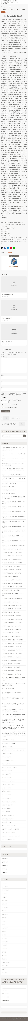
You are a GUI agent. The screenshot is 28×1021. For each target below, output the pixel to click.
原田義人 (4, 893)
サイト (2, 387)
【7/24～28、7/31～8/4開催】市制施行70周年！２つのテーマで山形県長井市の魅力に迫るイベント (13, 470)
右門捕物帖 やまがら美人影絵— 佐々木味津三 (12, 549)
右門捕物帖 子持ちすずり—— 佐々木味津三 (12, 556)
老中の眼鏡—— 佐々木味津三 (9, 483)
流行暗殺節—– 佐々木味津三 (8, 486)
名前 (2, 375)
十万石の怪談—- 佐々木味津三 (9, 490)
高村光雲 (4, 969)
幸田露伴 (4, 921)
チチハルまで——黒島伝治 (8, 839)
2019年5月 (4, 869)
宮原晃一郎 (4, 907)
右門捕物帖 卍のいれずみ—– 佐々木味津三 (12, 653)
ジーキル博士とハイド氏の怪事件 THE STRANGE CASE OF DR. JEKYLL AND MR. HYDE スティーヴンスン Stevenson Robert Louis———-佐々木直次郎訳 (13, 734)
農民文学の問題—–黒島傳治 (8, 743)
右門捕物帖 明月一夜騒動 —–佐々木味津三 (12, 619)
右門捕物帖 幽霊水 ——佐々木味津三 (10, 602)
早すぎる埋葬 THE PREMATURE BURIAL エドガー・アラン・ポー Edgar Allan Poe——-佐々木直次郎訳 (13, 705)
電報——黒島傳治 (6, 763)
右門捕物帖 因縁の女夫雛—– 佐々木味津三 (12, 605)
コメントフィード (6, 997)
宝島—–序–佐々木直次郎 (8, 688)
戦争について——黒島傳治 (8, 781)
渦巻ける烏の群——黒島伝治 (8, 825)
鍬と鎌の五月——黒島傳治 (8, 815)
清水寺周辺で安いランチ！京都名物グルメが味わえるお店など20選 (13, 464)
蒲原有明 (4, 955)
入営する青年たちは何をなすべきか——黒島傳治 (13, 750)
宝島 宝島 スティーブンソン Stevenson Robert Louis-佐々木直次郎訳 (13, 684)
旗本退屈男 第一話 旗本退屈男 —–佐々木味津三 (13, 545)
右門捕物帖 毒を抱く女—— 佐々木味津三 (11, 573)
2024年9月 (4, 858)
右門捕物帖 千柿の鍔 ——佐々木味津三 (11, 612)
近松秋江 (4, 959)
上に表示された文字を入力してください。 (11, 400)
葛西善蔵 (4, 948)
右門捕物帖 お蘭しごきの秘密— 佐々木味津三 (12, 583)
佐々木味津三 (5, 886)
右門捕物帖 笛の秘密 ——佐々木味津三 (11, 663)
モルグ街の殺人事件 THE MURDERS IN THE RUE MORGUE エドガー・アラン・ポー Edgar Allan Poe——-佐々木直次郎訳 (13, 721)
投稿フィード (5, 993)
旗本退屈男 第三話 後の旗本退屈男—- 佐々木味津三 (13, 536)
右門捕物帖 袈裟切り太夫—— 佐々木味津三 (12, 615)
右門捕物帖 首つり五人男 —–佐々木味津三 (12, 562)
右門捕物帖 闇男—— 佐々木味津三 (10, 576)
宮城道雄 (4, 910)
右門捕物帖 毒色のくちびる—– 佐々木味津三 (12, 639)
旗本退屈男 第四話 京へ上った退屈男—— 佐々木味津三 (13, 531)
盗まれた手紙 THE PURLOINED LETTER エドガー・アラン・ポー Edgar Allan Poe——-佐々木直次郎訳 (13, 698)
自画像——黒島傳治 (6, 798)
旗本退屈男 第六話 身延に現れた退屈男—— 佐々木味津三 (13, 521)
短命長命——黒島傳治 (7, 770)
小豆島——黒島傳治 (6, 791)
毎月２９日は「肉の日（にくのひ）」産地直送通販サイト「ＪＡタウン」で (13, 459)
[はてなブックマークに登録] (8, 248)
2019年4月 (4, 872)
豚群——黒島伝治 (6, 757)
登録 (3, 986)
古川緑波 (4, 897)
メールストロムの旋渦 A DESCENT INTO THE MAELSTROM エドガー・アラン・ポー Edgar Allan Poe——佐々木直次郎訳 (13, 727)
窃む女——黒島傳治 (6, 787)
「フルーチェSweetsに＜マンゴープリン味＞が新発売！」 (13, 454)
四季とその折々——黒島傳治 (8, 801)
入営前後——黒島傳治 (7, 746)
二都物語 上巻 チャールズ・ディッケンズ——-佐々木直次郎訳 (13, 692)
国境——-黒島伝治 (6, 808)
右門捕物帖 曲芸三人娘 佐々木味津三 (10, 633)
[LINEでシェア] (14, 248)
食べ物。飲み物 (5, 962)
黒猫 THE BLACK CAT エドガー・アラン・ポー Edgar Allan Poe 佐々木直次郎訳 (13, 710)
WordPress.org (6, 1000)
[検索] (24, 436)
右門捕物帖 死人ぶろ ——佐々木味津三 (11, 566)
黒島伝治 (4, 972)
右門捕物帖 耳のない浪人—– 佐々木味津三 (12, 646)
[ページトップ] (25, 1018)
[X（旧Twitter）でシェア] (2, 248)
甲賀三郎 (4, 945)
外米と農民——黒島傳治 (7, 818)
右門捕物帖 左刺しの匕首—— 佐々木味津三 (12, 559)
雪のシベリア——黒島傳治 (8, 784)
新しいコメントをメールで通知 (9, 404)
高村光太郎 (4, 965)
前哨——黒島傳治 (6, 774)
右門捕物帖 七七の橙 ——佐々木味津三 (11, 590)
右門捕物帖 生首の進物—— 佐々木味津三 (11, 674)
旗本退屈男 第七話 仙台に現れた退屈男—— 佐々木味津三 (13, 517)
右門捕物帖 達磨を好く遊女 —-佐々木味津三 (12, 650)
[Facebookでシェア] (5, 248)
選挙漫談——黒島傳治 (7, 777)
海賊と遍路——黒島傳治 (7, 822)
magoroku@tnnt (14, 266)
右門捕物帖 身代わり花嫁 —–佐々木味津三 (12, 643)
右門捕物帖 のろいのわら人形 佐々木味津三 (12, 598)
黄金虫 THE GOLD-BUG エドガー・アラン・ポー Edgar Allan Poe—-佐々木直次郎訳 (13, 715)
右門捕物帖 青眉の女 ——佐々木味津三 (11, 667)
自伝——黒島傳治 (6, 794)
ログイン (4, 990)
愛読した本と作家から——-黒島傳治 (10, 829)
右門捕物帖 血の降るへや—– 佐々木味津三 (12, 552)
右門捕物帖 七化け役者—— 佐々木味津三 (11, 626)
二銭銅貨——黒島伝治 (7, 753)
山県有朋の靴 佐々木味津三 (8, 493)
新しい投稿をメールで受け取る (9, 407)
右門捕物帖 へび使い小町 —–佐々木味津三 (12, 622)
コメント (3, 356)
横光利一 (4, 931)
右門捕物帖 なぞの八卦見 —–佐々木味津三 (12, 660)
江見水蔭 (4, 938)
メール (3, 381)
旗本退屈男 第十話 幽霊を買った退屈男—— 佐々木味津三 (13, 502)
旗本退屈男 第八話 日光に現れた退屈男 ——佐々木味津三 (13, 512)
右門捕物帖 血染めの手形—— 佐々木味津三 (12, 670)
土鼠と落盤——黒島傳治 (7, 760)
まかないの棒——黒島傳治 (8, 832)
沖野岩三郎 (4, 941)
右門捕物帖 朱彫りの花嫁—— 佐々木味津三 (12, 569)
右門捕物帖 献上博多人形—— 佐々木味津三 (12, 586)
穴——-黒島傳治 (6, 812)
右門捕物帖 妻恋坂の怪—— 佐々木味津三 (11, 608)
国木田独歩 (4, 900)
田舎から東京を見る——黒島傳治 (9, 767)
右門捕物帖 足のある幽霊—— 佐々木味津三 (12, 636)
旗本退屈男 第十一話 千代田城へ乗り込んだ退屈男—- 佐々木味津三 (13, 497)
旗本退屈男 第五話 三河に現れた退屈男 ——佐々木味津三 (13, 526)
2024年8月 (4, 862)
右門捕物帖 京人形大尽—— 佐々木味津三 (11, 629)
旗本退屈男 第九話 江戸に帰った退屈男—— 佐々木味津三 (13, 507)
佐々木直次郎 (5, 890)
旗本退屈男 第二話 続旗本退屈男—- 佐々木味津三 (13, 541)
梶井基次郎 (9, 6)
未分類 (3, 924)
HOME (3, 6)
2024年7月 (4, 865)
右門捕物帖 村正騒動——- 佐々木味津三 (11, 657)
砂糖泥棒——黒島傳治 (7, 805)
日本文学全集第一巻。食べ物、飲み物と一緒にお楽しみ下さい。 (9, 2)
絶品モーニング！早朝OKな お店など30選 (11, 474)
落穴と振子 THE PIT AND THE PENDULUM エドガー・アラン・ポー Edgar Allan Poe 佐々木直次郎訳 (13, 679)
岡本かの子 (4, 914)
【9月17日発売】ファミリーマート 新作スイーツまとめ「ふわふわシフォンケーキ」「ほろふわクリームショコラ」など (13, 449)
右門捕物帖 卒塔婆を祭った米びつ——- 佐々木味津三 (13, 594)
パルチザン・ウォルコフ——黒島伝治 (11, 836)
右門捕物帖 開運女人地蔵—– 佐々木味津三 (12, 580)
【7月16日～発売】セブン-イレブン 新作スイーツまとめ (13, 479)
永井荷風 (4, 935)
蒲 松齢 (4, 952)
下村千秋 (4, 883)
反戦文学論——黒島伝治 (7, 739)
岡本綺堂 (4, 917)
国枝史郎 (4, 904)
